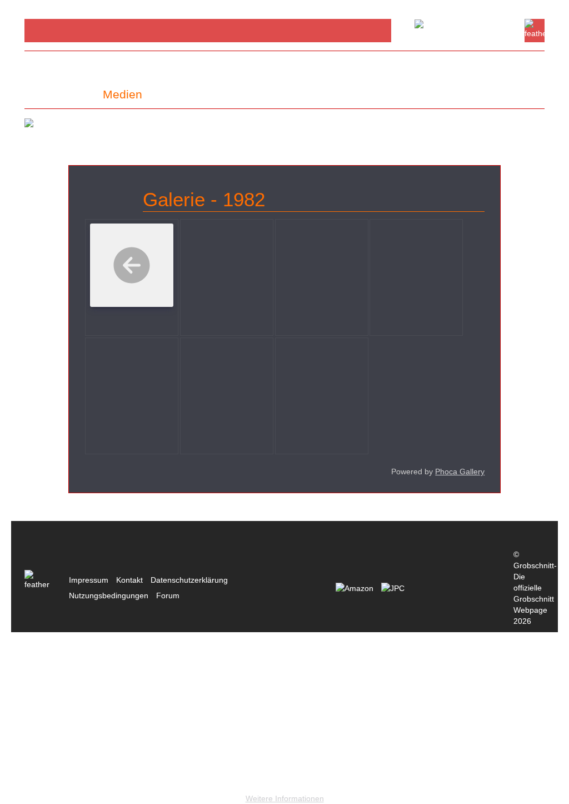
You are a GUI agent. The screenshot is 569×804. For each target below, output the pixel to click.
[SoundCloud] (74, 30)
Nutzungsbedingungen (108, 595)
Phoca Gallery (460, 471)
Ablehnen (128, 781)
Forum (167, 595)
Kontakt (129, 579)
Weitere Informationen (285, 798)
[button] (59, 94)
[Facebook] (42, 30)
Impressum (88, 579)
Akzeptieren (43, 781)
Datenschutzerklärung (189, 579)
